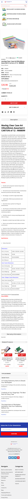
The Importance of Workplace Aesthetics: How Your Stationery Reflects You (11, 406)
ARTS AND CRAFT (19, 472)
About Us (3, 480)
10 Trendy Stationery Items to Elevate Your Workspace (13, 381)
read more (3, 389)
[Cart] (26, 2)
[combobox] (14, 6)
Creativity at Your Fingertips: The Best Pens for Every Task (13, 393)
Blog (2, 482)
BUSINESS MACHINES (20, 478)
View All (17, 483)
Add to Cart (9, 355)
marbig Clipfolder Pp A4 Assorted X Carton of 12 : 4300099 (20, 359)
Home (2, 485)
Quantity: (4, 96)
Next (26, 342)
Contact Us (3, 487)
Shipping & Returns (5, 492)
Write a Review (4, 65)
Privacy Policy (4, 497)
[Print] (5, 112)
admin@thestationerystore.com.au (14, 448)
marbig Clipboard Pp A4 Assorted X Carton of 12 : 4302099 (7, 359)
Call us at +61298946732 (14, 454)
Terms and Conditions (6, 495)
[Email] (2, 112)
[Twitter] (8, 112)
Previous (24, 342)
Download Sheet (15, 294)
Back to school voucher (6, 469)
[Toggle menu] (2, 2)
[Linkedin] (11, 112)
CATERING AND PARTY (20, 481)
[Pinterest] (14, 112)
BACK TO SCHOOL (19, 469)
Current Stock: (6, 93)
